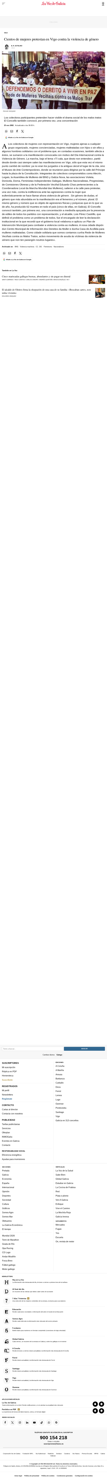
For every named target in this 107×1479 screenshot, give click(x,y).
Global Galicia (62, 1179)
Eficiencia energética (11, 1155)
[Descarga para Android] (101, 1404)
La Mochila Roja (63, 1212)
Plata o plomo (62, 1195)
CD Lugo (6, 1252)
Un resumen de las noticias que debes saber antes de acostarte (32, 1290)
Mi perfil (5, 1090)
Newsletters (7, 1094)
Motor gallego (8, 1269)
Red (58, 1191)
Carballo (60, 1083)
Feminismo (48, 247)
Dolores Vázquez (9, 296)
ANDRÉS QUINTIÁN (45, 279)
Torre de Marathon (10, 1240)
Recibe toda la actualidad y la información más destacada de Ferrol (33, 1359)
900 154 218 (53, 1437)
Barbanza (60, 1078)
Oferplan (6, 1132)
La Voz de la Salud (64, 1170)
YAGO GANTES (19, 279)
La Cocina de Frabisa (66, 1187)
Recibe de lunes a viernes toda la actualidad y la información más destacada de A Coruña (40, 1349)
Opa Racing (7, 1248)
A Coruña (60, 1066)
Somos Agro (7, 1212)
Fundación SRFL (28, 1453)
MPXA (96, 1453)
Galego (59, 1055)
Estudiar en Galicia (64, 1183)
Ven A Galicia (62, 1200)
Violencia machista (27, 247)
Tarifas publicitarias (11, 1124)
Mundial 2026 (8, 1235)
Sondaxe (59, 1453)
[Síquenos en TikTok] (42, 1422)
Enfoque (59, 1204)
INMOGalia (7, 1136)
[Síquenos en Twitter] (12, 1422)
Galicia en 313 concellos (67, 1120)
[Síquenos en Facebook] (5, 1422)
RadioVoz (51, 1453)
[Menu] (3, 3)
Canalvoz (67, 1453)
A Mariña (60, 1070)
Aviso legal (18, 1476)
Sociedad (6, 1200)
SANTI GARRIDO (7, 279)
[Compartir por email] (12, 131)
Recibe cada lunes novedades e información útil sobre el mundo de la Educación (37, 1310)
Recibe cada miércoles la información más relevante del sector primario (35, 1320)
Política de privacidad (31, 1476)
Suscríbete (7, 1080)
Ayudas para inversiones (13, 1159)
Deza (58, 1087)
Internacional (8, 1187)
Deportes (6, 1195)
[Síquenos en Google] (56, 1422)
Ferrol (58, 1091)
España (5, 1183)
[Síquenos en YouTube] (34, 1422)
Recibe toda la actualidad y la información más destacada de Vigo (33, 1379)
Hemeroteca (7, 1075)
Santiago (60, 1112)
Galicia (5, 1175)
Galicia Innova (62, 1216)
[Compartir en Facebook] (17, 131)
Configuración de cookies (84, 1476)
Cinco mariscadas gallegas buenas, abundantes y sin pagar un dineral (36, 276)
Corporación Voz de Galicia (11, 1453)
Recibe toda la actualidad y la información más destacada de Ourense (34, 1388)
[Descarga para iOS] (95, 1404)
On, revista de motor (65, 1241)
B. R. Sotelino (16, 46)
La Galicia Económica (12, 1225)
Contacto (6, 1145)
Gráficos (6, 1208)
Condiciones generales (65, 1476)
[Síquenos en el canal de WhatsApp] (49, 1422)
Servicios (6, 1128)
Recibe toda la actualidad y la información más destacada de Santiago (34, 1370)
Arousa (59, 1074)
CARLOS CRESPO (32, 279)
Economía (6, 1179)
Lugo (58, 1099)
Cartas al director (10, 1109)
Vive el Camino (63, 1208)
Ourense (60, 1104)
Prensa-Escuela (87, 1453)
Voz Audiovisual (40, 1453)
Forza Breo (7, 1260)
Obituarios (7, 1221)
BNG (16, 247)
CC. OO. (39, 247)
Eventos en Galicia (10, 1141)
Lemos (59, 1095)
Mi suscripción (8, 1067)
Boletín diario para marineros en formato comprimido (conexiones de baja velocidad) (39, 1329)
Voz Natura (75, 1453)
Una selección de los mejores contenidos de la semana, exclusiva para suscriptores (39, 1300)
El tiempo (6, 1229)
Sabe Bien (60, 1175)
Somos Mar (7, 1216)
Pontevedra (61, 1108)
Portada (5, 1170)
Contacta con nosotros (12, 1113)
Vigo (58, 1116)
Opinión (5, 1191)
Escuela (59, 1237)
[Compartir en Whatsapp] (6, 131)
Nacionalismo (59, 247)
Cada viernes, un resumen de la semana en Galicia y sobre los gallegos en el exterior (39, 1340)
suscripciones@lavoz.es (53, 1444)
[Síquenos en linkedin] (27, 1422)
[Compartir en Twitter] (22, 131)
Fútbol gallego (8, 1265)
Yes (57, 1233)
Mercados (60, 1225)
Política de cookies (47, 1476)
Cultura (5, 1204)
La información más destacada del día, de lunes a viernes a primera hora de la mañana (39, 1281)
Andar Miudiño (9, 1256)
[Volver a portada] (53, 3)
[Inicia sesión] (102, 3)
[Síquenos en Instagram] (20, 1422)
